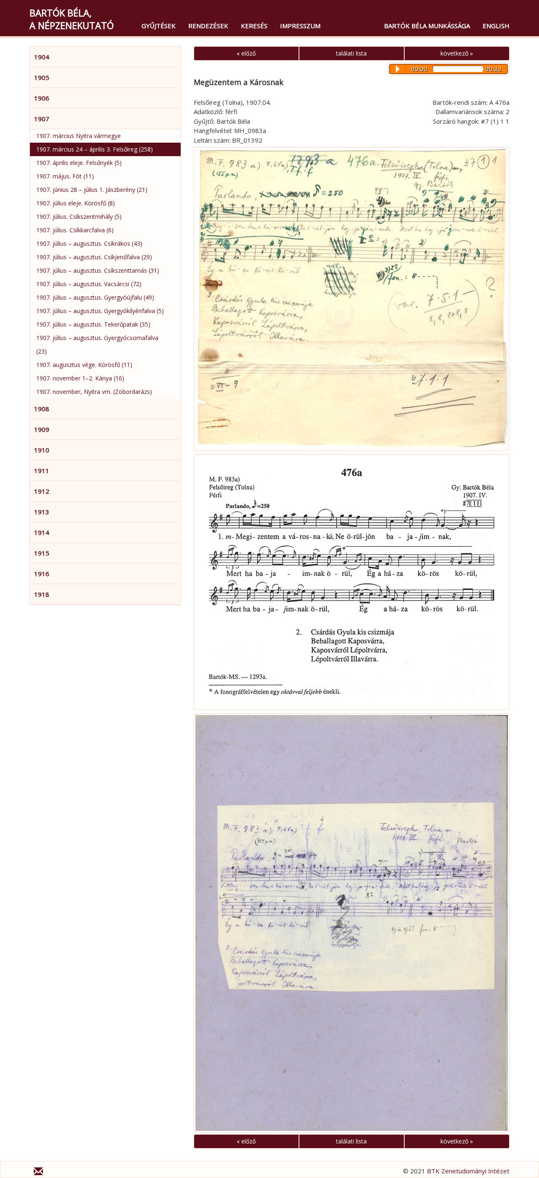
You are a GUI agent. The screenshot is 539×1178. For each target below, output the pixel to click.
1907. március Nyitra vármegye (78, 136)
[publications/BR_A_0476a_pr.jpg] (352, 582)
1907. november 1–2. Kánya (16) (80, 378)
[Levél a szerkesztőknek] (38, 1172)
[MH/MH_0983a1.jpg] (352, 923)
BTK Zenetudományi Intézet (468, 1171)
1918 (41, 594)
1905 (41, 77)
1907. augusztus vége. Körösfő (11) (84, 365)
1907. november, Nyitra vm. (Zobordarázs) (94, 392)
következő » (456, 53)
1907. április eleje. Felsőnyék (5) (79, 163)
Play (398, 69)
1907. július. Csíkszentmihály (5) (79, 217)
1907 (41, 118)
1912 (41, 491)
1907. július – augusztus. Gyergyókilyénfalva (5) (100, 311)
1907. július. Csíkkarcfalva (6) (75, 230)
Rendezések (208, 25)
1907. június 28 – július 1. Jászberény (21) (91, 190)
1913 (41, 512)
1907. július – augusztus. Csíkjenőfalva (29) (94, 257)
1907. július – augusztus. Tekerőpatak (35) (93, 324)
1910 (41, 450)
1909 (41, 429)
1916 (41, 573)
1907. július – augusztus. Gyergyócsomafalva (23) (97, 344)
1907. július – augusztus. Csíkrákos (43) (89, 243)
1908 (41, 408)
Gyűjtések (158, 25)
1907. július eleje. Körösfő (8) (75, 203)
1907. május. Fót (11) (65, 176)
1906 (41, 98)
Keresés (254, 25)
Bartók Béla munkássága (427, 25)
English (496, 25)
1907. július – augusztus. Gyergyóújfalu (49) (95, 297)
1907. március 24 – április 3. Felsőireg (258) (94, 149)
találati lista (351, 53)
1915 (41, 553)
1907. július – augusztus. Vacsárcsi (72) (88, 284)
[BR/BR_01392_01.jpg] (352, 299)
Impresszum (300, 25)
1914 (41, 532)
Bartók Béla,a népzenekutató (71, 19)
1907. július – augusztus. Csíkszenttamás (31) (97, 270)
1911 (41, 470)
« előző (246, 53)
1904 (41, 57)
